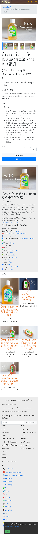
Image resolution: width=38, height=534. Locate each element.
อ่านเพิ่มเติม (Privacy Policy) (15, 527)
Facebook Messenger (26, 238)
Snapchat (14, 267)
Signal (11, 269)
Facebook (18, 236)
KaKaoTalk (15, 257)
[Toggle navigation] (36, 2)
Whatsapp (15, 250)
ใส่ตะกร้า (20, 155)
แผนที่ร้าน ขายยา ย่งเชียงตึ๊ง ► (11, 223)
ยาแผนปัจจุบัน (7, 7)
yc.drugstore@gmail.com (17, 233)
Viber (10, 262)
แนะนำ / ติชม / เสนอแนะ (8, 461)
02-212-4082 (17, 231)
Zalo (9, 264)
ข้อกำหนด (4, 458)
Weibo (11, 248)
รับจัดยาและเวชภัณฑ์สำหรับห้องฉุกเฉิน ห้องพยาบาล (9, 445)
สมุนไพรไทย (5, 432)
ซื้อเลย (20, 159)
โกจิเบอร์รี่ (4, 451)
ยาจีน (3, 429)
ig (12, 245)
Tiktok (11, 252)
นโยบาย (3, 454)
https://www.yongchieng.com (15, 475)
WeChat (13, 255)
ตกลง (7, 531)
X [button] (37, 524)
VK (8, 259)
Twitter (12, 243)
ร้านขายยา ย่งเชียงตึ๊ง (6, 2)
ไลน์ (9, 240)
